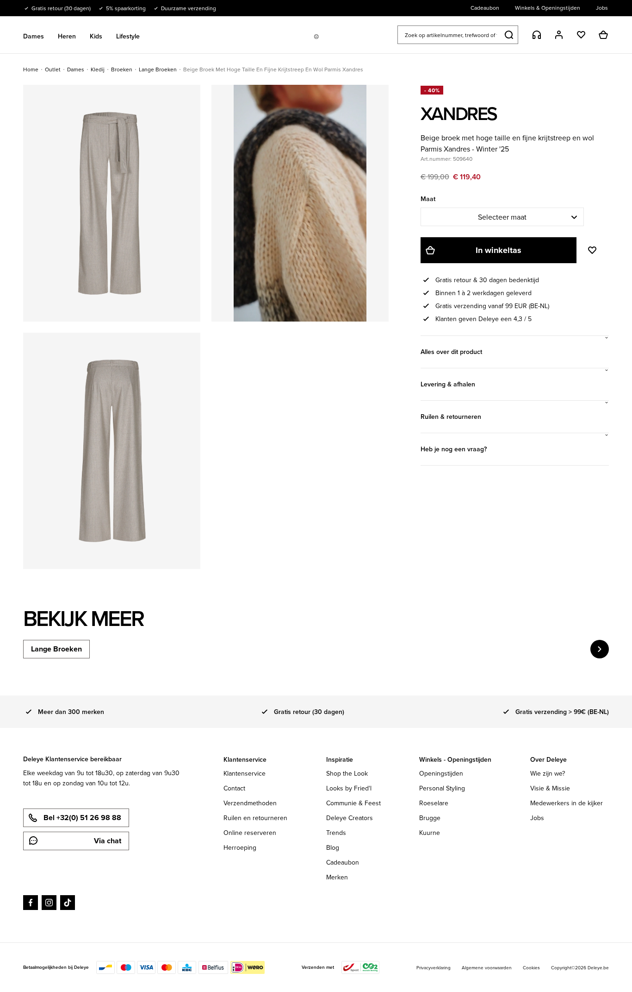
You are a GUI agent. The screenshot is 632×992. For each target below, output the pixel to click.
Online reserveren (249, 832)
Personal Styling (442, 788)
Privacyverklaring (433, 967)
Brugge (429, 817)
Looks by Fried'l (349, 788)
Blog (332, 847)
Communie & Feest (353, 803)
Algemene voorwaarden (487, 967)
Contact (234, 788)
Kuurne (429, 832)
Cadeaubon (342, 862)
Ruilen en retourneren (255, 817)
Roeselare (433, 803)
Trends (336, 832)
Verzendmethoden (250, 803)
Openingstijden (441, 773)
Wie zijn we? (547, 773)
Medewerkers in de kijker (566, 803)
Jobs (537, 817)
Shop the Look (347, 773)
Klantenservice (244, 773)
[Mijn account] (558, 34)
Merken (337, 877)
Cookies (531, 967)
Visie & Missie (550, 788)
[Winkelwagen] (603, 34)
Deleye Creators (349, 817)
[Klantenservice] (536, 34)
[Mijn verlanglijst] (581, 34)
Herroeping (239, 847)
